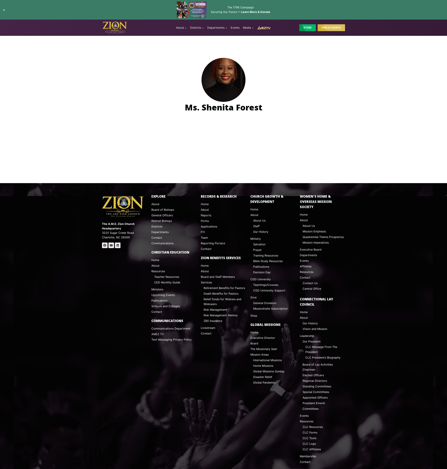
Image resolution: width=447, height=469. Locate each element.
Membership (308, 456)
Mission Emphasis (314, 231)
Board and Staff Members (218, 277)
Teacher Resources (166, 277)
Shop (253, 315)
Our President (312, 341)
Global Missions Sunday (269, 371)
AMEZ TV (157, 334)
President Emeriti (314, 403)
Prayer (257, 250)
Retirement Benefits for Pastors (224, 288)
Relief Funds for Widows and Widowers (222, 301)
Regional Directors (315, 381)
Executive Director (262, 338)
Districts (156, 226)
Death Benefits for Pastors (221, 293)
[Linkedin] (117, 245)
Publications (159, 300)
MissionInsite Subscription (270, 308)
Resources (158, 271)
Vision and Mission (315, 329)
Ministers (157, 289)
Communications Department (170, 328)
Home (155, 260)
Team (204, 237)
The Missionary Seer (263, 349)
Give (253, 297)
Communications (162, 243)
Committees (311, 408)
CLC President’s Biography (322, 357)
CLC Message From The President (321, 349)
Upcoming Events (163, 295)
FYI (203, 232)
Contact (156, 237)
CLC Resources (313, 427)
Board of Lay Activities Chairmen (318, 367)
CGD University (260, 279)
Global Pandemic (264, 382)
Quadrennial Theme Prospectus (323, 237)
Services (206, 282)
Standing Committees (317, 386)
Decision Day (262, 272)
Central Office (312, 288)
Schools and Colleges (165, 306)
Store (307, 27)
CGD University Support (269, 290)
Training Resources (265, 255)
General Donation (264, 303)
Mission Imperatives (316, 242)
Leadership (307, 336)
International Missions (267, 360)
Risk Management (215, 309)
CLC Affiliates (312, 449)
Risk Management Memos (220, 315)
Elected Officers (313, 375)
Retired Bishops (161, 221)
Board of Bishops (162, 209)
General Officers (162, 215)
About (155, 204)
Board (254, 343)
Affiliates (306, 266)
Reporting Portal (212, 243)
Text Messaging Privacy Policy (171, 339)
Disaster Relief (262, 377)
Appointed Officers (315, 397)
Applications (209, 226)
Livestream (208, 328)
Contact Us (310, 283)
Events (235, 27)
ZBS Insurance (213, 321)
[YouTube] (111, 245)
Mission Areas (259, 354)
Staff (256, 226)
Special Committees (316, 392)
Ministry (255, 238)
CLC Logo (309, 443)
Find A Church (331, 27)
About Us (259, 220)
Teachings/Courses (265, 285)
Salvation (259, 244)
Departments (160, 232)
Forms (205, 221)
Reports (206, 215)
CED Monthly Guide (167, 282)
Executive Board (310, 249)
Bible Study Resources (268, 261)
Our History (260, 231)
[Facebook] (105, 245)
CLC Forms (310, 432)
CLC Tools (309, 438)
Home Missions (263, 365)
